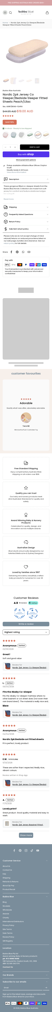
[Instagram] (26, 850)
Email (6, 988)
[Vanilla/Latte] (46, 135)
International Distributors (13, 921)
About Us (6, 866)
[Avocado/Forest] (30, 135)
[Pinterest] (20, 850)
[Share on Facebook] (11, 252)
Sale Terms (7, 933)
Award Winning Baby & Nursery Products (26, 521)
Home (5, 23)
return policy (9, 243)
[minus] (5, 147)
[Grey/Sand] (22, 135)
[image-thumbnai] (6, 81)
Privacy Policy (8, 925)
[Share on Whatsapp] (23, 252)
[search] (10, 12)
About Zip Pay (8, 885)
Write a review (26, 624)
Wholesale (7, 910)
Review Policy (8, 937)
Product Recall (9, 889)
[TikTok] (32, 850)
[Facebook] (14, 850)
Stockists (6, 906)
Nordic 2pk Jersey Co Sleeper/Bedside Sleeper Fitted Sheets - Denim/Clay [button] (29, 667)
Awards (6, 914)
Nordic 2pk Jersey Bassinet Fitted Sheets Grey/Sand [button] (27, 824)
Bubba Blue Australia (29, 1008)
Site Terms (7, 929)
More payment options (26, 160)
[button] (8, 116)
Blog (5, 902)
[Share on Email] (29, 252)
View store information (16, 172)
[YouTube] (38, 850)
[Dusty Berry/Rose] (6, 135)
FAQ (4, 874)
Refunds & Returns (10, 882)
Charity (6, 918)
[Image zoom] (26, 53)
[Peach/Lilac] (38, 135)
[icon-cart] (46, 12)
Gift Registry (8, 941)
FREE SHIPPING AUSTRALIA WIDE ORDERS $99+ (26, 3)
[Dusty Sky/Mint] (14, 135)
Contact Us (7, 870)
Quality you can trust (26, 493)
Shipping (6, 878)
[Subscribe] (46, 987)
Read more (9, 199)
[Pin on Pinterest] (17, 252)
